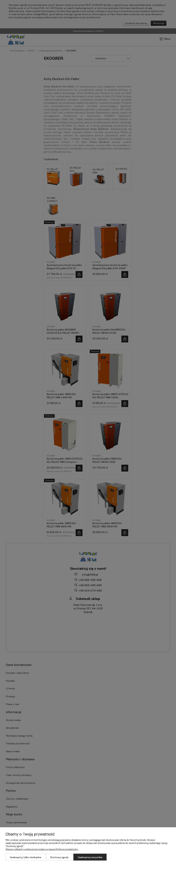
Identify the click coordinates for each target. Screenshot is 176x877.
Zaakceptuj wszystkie (90, 857)
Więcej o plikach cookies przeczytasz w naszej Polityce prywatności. (42, 849)
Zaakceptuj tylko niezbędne (25, 857)
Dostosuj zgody (59, 857)
